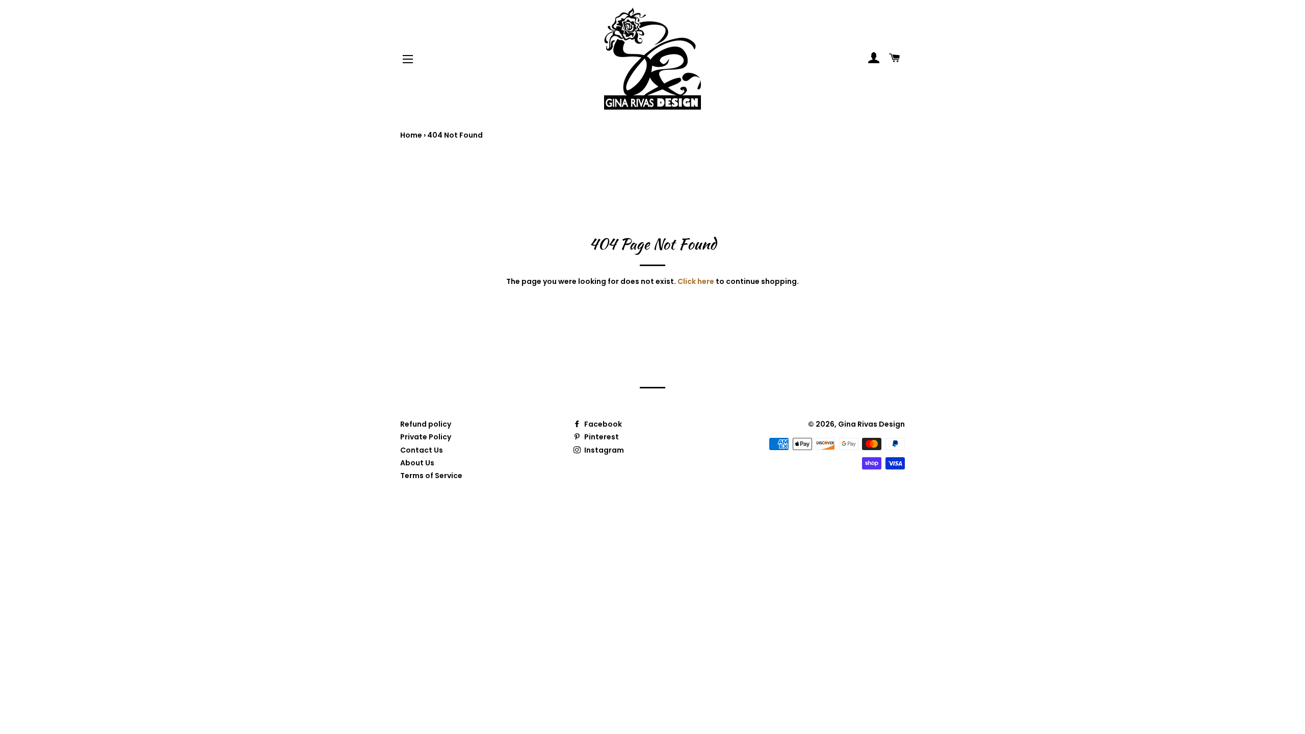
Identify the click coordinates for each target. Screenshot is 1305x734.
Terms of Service (431, 475)
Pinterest (601, 437)
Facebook (602, 424)
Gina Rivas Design (871, 424)
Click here (695, 281)
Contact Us (421, 450)
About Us (417, 463)
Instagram (603, 450)
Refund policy (425, 424)
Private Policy (425, 437)
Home (411, 135)
